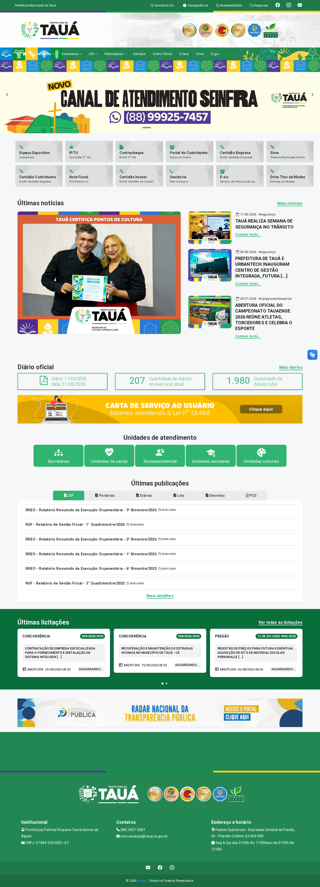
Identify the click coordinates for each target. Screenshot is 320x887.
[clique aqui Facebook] (160, 867)
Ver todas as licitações (280, 622)
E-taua (184, 54)
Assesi (142, 880)
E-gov (215, 54)
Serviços (139, 54)
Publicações (113, 54)
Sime (199, 54)
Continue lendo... (248, 234)
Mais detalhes (159, 596)
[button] (163, 683)
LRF (92, 54)
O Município (43, 54)
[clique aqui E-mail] (148, 867)
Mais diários (290, 367)
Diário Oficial (162, 54)
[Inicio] (24, 54)
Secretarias (70, 54)
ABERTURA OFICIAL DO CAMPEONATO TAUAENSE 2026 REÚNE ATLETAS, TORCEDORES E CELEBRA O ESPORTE (263, 316)
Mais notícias (289, 203)
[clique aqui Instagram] (172, 867)
